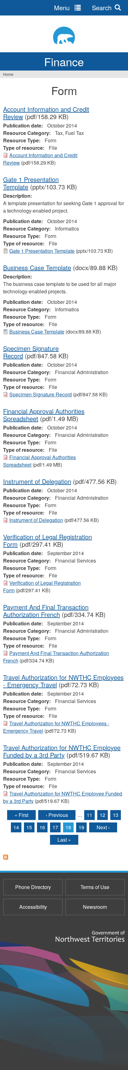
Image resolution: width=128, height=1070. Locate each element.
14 (16, 827)
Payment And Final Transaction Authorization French (46, 610)
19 (81, 827)
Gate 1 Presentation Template (42, 250)
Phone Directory (33, 887)
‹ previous (57, 814)
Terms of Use (94, 887)
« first (21, 814)
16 (42, 827)
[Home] (64, 35)
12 (102, 814)
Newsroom (95, 906)
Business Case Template (37, 267)
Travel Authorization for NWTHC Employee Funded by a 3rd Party (62, 751)
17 (55, 827)
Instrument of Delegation (37, 481)
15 (29, 827)
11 (89, 814)
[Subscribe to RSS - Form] (5, 860)
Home (8, 74)
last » (64, 839)
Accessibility (33, 906)
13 (115, 814)
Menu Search (83, 7)
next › (103, 827)
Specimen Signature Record (40, 394)
